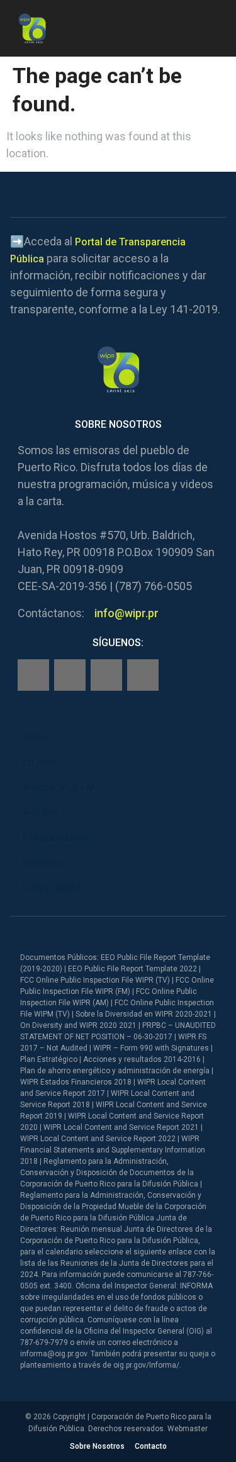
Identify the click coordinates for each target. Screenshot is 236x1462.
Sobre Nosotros (97, 1446)
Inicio (35, 737)
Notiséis (42, 863)
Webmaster (187, 1428)
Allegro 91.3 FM (59, 787)
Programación (56, 838)
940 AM (40, 812)
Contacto (151, 1446)
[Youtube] (143, 675)
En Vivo (40, 762)
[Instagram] (70, 675)
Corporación (52, 888)
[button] (215, 26)
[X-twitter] (106, 675)
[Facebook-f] (33, 675)
